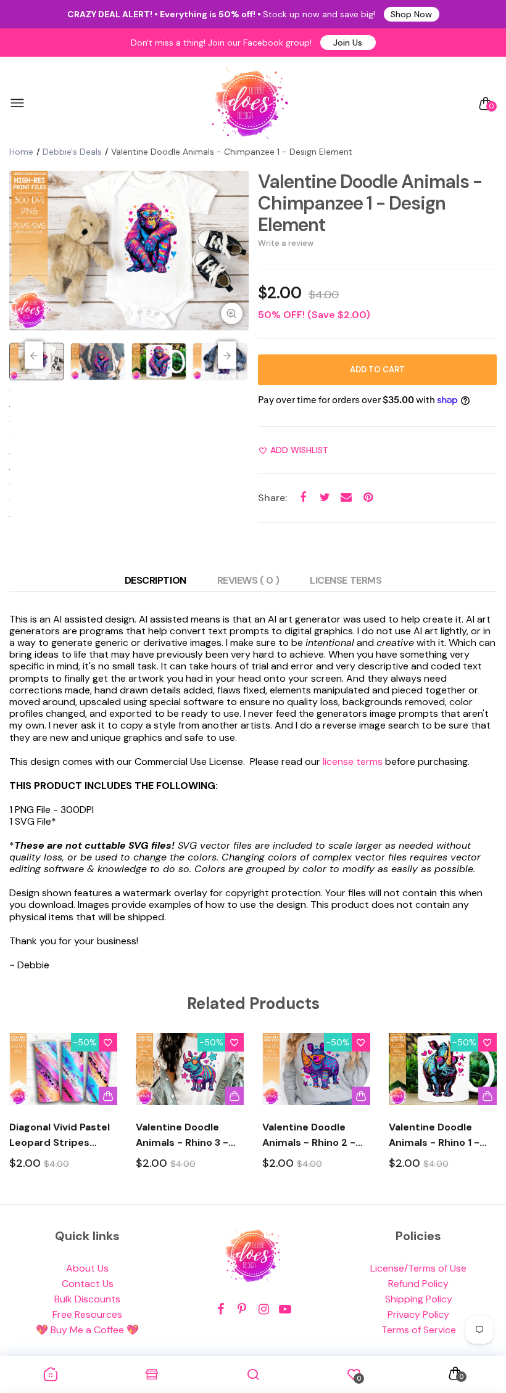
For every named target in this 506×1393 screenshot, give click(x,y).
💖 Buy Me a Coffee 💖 (87, 1329)
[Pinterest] (242, 1309)
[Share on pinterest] (368, 497)
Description (155, 580)
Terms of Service (418, 1329)
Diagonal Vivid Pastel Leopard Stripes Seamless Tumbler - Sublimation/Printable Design (63, 1135)
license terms (353, 761)
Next (227, 355)
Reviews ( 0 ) (248, 580)
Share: (272, 497)
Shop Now (411, 14)
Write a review (285, 243)
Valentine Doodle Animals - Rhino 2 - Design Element (308, 1135)
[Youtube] (285, 1309)
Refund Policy (418, 1283)
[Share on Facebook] (303, 497)
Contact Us (88, 1283)
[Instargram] (264, 1309)
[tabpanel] (129, 250)
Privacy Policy (418, 1314)
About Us (87, 1268)
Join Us (347, 42)
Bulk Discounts (87, 1299)
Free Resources (87, 1314)
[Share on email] (346, 497)
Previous (34, 355)
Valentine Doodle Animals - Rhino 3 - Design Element (182, 1135)
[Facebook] (220, 1309)
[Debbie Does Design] (250, 103)
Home (21, 151)
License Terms (345, 580)
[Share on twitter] (325, 497)
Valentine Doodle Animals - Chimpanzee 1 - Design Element (370, 203)
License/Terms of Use (418, 1268)
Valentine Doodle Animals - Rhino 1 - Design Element (434, 1135)
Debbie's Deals (72, 151)
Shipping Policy (418, 1299)
